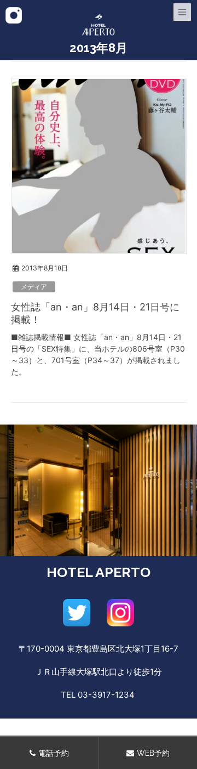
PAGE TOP (181, 737)
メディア (34, 286)
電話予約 (53, 753)
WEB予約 (153, 753)
